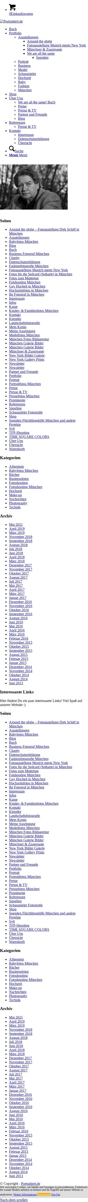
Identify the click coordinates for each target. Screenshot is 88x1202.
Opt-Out (55, 1194)
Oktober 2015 (19, 646)
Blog (12, 246)
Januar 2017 (17, 598)
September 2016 (20, 614)
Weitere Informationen (25, 1194)
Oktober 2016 (19, 610)
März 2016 (17, 634)
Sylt (12, 428)
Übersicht (16, 445)
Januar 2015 (17, 663)
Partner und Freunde (23, 372)
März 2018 (17, 561)
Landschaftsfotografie (24, 323)
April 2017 (17, 590)
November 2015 (20, 642)
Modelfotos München (24, 335)
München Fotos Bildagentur (29, 339)
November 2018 (20, 537)
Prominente (17, 400)
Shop (12, 416)
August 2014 (18, 679)
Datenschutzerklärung (24, 262)
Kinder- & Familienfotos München (33, 311)
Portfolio (15, 376)
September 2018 (20, 541)
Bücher (14, 475)
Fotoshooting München (25, 487)
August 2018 (18, 545)
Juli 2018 (15, 549)
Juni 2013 (16, 683)
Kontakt (15, 315)
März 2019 (17, 533)
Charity (14, 258)
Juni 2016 (16, 622)
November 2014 (20, 671)
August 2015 (18, 655)
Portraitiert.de (30, 1184)
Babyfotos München (23, 241)
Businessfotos (19, 479)
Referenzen (17, 404)
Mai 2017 (16, 585)
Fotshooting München (24, 282)
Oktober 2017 (19, 573)
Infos (12, 302)
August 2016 (18, 618)
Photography (18, 503)
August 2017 (18, 577)
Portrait (14, 380)
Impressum (17, 298)
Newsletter (16, 363)
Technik (15, 507)
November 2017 (20, 569)
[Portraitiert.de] (11, 21)
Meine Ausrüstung (22, 331)
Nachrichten (17, 499)
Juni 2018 (16, 553)
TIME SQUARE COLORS (29, 437)
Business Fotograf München (29, 254)
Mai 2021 (16, 524)
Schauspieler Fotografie (26, 412)
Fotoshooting (18, 483)
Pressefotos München (24, 396)
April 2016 (17, 630)
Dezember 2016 (20, 602)
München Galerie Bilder (26, 343)
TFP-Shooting (19, 433)
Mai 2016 (16, 626)
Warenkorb (17, 449)
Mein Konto (17, 327)
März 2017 (17, 594)
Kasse (13, 307)
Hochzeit (15, 491)
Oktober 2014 (19, 675)
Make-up (15, 495)
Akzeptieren (43, 1194)
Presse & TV (18, 392)
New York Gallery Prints (26, 359)
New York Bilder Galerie (27, 355)
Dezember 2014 (20, 667)
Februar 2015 (18, 659)
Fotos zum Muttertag (24, 278)
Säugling (15, 408)
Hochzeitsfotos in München (28, 290)
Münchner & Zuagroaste (26, 351)
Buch (13, 250)
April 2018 (17, 557)
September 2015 (20, 650)
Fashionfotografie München (29, 266)
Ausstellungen (19, 237)
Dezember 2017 (20, 565)
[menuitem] (48, 29)
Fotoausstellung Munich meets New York (38, 270)
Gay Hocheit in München (27, 286)
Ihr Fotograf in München (26, 294)
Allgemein (16, 466)
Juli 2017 (15, 581)
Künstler (15, 319)
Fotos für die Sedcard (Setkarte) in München (40, 274)
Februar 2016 (18, 638)
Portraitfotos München (25, 384)
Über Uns (16, 441)
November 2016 (20, 606)
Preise (13, 388)
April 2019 (17, 529)
